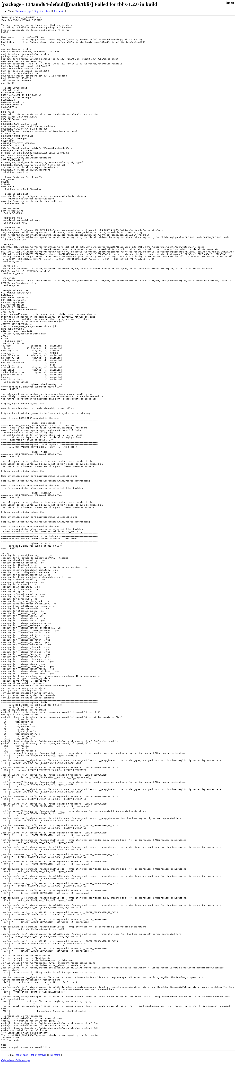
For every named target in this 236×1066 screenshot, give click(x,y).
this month (59, 11)
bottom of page (24, 11)
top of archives (42, 11)
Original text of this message (15, 1060)
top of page (22, 1054)
